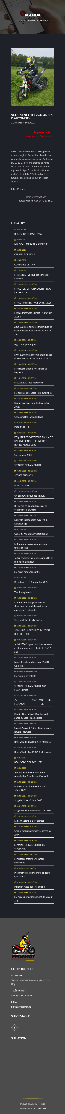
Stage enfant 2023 (23, 455)
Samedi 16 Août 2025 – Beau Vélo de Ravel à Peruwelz (32, 730)
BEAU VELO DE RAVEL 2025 (28, 762)
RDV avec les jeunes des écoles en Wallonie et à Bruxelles (30, 508)
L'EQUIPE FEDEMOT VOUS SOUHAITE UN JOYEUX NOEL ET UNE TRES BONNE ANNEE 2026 (33, 441)
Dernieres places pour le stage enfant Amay (32, 405)
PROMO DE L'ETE (23, 427)
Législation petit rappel (25, 344)
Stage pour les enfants (25, 676)
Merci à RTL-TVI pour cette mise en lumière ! (31, 276)
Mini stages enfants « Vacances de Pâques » (30, 370)
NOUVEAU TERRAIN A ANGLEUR (31, 244)
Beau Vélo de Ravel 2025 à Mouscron (32, 752)
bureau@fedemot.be (21, 1006)
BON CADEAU (21, 485)
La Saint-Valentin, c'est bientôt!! (29, 820)
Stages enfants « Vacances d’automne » (33, 392)
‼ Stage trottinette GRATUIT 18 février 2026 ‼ (33, 315)
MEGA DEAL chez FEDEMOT (28, 382)
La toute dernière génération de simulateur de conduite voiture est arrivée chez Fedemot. (30, 606)
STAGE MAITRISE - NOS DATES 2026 (32, 302)
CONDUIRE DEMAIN (24, 264)
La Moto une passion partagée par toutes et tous (30, 546)
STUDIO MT (40, 1108)
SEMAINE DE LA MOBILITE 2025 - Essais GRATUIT (31, 688)
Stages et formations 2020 (27, 572)
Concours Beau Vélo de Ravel (28, 417)
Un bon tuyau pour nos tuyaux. (29, 495)
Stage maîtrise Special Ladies (28, 620)
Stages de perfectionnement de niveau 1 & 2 (34, 899)
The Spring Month (23, 592)
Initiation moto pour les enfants (29, 886)
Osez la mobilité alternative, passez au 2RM (32, 833)
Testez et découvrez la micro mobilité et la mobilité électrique (33, 560)
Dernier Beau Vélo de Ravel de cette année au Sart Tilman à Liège (31, 716)
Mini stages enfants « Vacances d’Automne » (29, 860)
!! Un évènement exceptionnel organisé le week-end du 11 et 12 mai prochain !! (33, 356)
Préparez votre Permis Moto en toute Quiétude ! (32, 874)
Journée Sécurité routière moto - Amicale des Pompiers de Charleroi (31, 774)
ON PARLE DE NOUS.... (25, 254)
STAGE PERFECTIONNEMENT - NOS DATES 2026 (32, 290)
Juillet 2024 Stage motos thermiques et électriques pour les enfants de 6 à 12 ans (33, 648)
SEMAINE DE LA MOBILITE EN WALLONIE (29, 847)
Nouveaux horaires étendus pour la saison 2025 (31, 788)
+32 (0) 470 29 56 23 (21, 995)
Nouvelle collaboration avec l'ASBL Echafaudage (31, 522)
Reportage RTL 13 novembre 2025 (31, 582)
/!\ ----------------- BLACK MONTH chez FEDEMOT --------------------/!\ (33, 702)
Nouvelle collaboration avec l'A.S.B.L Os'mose (31, 664)
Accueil (21, 20)
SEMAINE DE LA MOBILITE (27, 465)
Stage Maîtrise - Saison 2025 (28, 800)
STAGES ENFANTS (23, 475)
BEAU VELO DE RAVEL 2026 (28, 234)
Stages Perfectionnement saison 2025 (32, 810)
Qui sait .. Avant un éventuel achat (30, 533)
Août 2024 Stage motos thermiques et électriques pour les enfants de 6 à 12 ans (33, 330)
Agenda (31, 20)
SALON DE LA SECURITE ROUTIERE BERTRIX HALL (32, 632)
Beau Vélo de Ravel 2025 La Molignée (32, 742)
